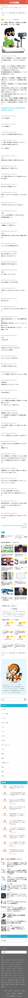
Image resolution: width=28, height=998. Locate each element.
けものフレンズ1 (22, 962)
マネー (3, 749)
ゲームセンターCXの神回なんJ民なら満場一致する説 (16, 922)
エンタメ (3, 718)
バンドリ (16, 975)
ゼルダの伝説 (5, 973)
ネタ (11, 975)
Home (5, 990)
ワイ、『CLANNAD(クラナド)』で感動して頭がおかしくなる (16, 928)
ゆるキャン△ (5, 966)
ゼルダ (21, 971)
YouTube (3, 709)
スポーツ (3, 736)
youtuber (4, 962)
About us (8, 993)
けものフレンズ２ (6, 964)
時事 (6, 5)
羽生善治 (12, 984)
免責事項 (14, 993)
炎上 (24, 982)
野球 (2, 776)
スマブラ (10, 971)
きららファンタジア (12, 962)
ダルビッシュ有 (13, 973)
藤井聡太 (23, 984)
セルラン (16, 971)
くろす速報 (11, 996)
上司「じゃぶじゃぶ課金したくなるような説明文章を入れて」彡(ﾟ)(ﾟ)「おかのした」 (17, 909)
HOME (3, 5)
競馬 (7, 984)
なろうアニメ (20, 964)
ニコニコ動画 (5, 975)
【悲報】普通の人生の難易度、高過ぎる (17, 916)
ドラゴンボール (21, 973)
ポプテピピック (23, 977)
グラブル (16, 968)
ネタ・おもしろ (5, 744)
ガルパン (4, 968)
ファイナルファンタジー (7, 977)
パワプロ (22, 975)
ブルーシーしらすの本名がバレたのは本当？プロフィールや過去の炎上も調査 (17, 879)
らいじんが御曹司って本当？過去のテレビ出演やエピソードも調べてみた (17, 864)
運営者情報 (20, 993)
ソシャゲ (12, 906)
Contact (22, 990)
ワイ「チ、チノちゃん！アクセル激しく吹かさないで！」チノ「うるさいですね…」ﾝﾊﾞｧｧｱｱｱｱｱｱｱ (17, 887)
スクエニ (4, 971)
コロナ (21, 968)
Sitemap (10, 990)
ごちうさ (13, 964)
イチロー (11, 966)
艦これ (18, 984)
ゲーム (3, 727)
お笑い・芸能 (4, 722)
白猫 (3, 984)
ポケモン (16, 977)
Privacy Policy (17, 990)
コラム (3, 731)
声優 (2, 753)
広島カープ (19, 982)
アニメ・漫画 (4, 713)
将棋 (2, 758)
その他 (3, 740)
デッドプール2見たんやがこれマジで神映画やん (16, 902)
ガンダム (10, 968)
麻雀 (3, 986)
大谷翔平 (4, 982)
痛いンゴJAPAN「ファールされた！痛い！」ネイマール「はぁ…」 (17, 896)
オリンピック (18, 966)
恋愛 (2, 767)
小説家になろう (5, 762)
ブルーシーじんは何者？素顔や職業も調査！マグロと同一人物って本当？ (17, 872)
